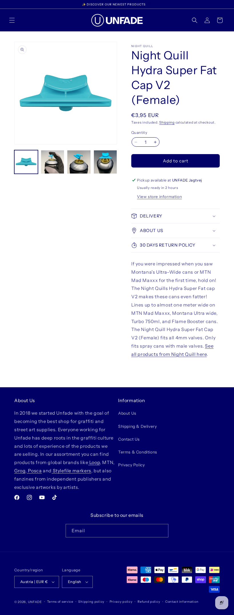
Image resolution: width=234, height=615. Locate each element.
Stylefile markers (71, 470)
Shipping (167, 122)
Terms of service (60, 602)
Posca (34, 470)
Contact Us (129, 439)
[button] (12, 20)
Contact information (181, 602)
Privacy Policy (131, 464)
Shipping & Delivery (137, 426)
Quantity (139, 132)
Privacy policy (121, 602)
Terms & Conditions (137, 452)
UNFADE (35, 602)
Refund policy (149, 602)
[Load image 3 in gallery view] (79, 162)
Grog (19, 470)
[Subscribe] (162, 530)
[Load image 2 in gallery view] (52, 162)
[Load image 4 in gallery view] (105, 162)
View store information (159, 196)
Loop (94, 462)
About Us (127, 413)
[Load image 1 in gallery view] (26, 162)
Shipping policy (91, 602)
